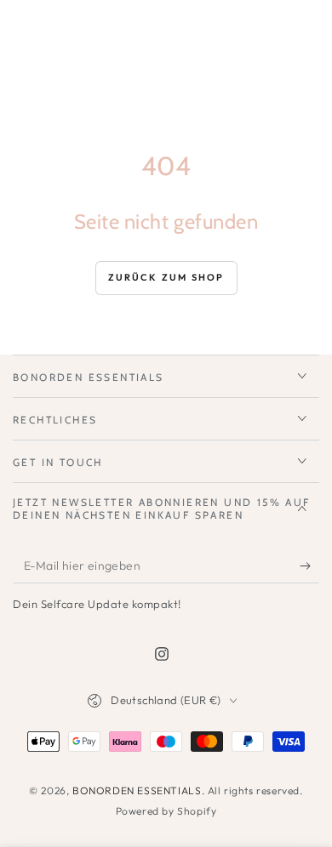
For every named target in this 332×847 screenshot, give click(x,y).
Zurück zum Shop (166, 277)
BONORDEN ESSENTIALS (136, 790)
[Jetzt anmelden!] (309, 566)
